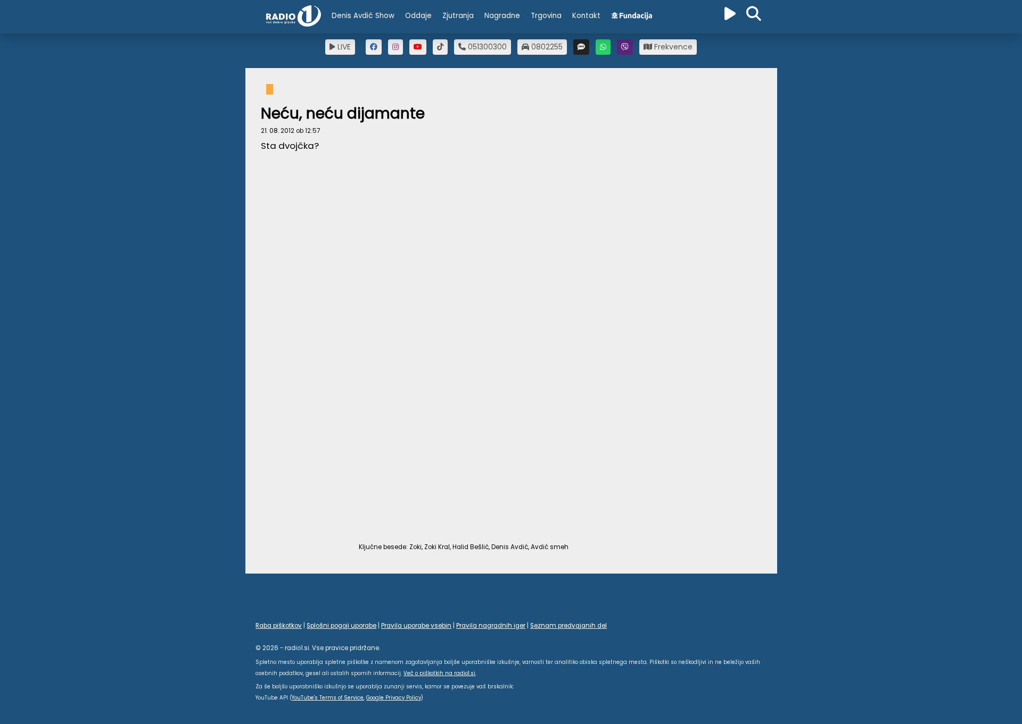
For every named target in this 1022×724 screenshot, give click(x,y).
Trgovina (546, 16)
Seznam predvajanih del (568, 625)
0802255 (546, 46)
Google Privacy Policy (393, 697)
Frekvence (672, 46)
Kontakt (586, 16)
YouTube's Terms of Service (328, 697)
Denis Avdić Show (363, 16)
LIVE (343, 46)
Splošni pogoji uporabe (341, 625)
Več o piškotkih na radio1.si (439, 673)
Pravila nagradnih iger (490, 625)
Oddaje (418, 16)
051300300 (486, 46)
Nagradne (502, 16)
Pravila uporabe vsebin (416, 625)
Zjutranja (458, 16)
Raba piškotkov (279, 625)
